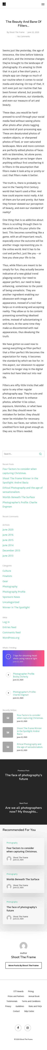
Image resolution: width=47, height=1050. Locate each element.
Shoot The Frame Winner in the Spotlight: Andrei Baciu (20, 480)
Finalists (7, 576)
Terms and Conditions (31, 1001)
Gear (5, 581)
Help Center (29, 1011)
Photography (10, 586)
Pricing (31, 991)
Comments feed (11, 632)
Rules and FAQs (35, 1006)
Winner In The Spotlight (16, 607)
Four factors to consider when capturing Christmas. (20, 471)
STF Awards (18, 991)
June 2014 (8, 545)
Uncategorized (11, 602)
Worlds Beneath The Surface (19, 497)
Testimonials (12, 1001)
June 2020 (8, 529)
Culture (7, 570)
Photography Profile (14, 591)
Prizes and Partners (16, 996)
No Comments (23, 36)
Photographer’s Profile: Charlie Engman (20, 504)
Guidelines (20, 1006)
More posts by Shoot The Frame (23, 965)
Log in (6, 622)
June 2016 (8, 534)
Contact (16, 1011)
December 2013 (11, 550)
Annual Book (34, 996)
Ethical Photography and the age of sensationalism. (23, 489)
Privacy (8, 1006)
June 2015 (8, 540)
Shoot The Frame (17, 32)
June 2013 (8, 555)
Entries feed (9, 627)
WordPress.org (11, 637)
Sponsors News (11, 596)
